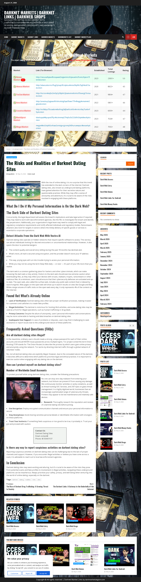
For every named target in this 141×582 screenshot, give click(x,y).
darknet (15, 480)
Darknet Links (33, 37)
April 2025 (104, 243)
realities (28, 480)
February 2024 (105, 304)
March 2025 (104, 248)
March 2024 (105, 299)
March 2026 (104, 239)
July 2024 (104, 282)
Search (103, 157)
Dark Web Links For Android (110, 198)
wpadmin (11, 174)
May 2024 (104, 291)
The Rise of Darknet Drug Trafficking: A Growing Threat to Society (27, 487)
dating (21, 480)
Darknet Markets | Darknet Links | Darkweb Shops (29, 15)
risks (34, 480)
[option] (117, 342)
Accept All (43, 573)
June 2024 (104, 286)
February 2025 (105, 252)
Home (6, 37)
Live (133, 37)
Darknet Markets (17, 37)
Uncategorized (11, 157)
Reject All (29, 573)
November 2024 (106, 265)
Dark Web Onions (106, 192)
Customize (14, 573)
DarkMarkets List (64, 37)
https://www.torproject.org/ (82, 60)
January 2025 (105, 256)
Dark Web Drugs (80, 513)
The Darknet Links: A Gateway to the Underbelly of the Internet (73, 487)
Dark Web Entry (50, 513)
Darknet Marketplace (83, 37)
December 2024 (106, 260)
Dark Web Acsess (20, 513)
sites (39, 480)
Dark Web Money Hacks (109, 204)
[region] (28, 566)
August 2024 (105, 278)
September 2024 (106, 273)
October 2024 (105, 269)
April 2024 (104, 295)
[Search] (123, 37)
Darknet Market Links (73, 579)
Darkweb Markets (48, 37)
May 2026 (104, 235)
